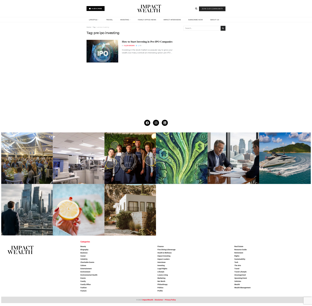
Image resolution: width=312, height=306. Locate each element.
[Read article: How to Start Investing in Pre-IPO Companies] (102, 51)
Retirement (238, 253)
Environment (85, 272)
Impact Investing (163, 256)
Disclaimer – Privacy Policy (165, 300)
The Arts (237, 265)
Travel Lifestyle (240, 272)
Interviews (161, 262)
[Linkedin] (165, 123)
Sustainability (239, 259)
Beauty (83, 246)
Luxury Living (162, 275)
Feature (83, 291)
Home (89, 27)
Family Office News (147, 20)
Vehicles (237, 281)
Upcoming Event (240, 278)
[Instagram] (156, 123)
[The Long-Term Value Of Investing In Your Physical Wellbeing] (78, 209)
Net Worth (161, 281)
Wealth (237, 284)
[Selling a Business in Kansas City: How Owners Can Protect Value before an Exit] (233, 158)
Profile (160, 291)
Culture (83, 265)
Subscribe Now (195, 20)
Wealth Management (242, 288)
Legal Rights (162, 269)
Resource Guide (240, 250)
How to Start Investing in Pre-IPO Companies (147, 41)
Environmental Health (88, 275)
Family (83, 281)
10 (140, 45)
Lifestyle (93, 20)
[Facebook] (147, 123)
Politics (160, 288)
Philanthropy (162, 284)
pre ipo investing (103, 27)
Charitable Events (87, 262)
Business (84, 253)
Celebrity (84, 259)
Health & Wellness (164, 253)
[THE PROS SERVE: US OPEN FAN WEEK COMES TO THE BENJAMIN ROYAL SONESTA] (130, 158)
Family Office (85, 284)
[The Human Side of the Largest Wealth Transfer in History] (182, 158)
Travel (109, 20)
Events (83, 278)
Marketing (161, 278)
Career (83, 256)
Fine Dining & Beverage (166, 250)
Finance (160, 246)
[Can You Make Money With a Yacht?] (285, 158)
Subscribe (96, 9)
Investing (124, 20)
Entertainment (86, 269)
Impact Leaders (163, 259)
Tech (236, 262)
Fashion (83, 288)
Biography (84, 250)
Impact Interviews (172, 20)
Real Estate (238, 246)
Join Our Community (212, 9)
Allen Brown (129, 45)
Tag (94, 27)
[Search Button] (196, 8)
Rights (236, 256)
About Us (214, 20)
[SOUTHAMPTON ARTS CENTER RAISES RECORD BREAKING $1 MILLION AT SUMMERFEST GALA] (27, 158)
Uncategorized (240, 275)
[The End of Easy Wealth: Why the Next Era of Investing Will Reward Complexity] (27, 209)
